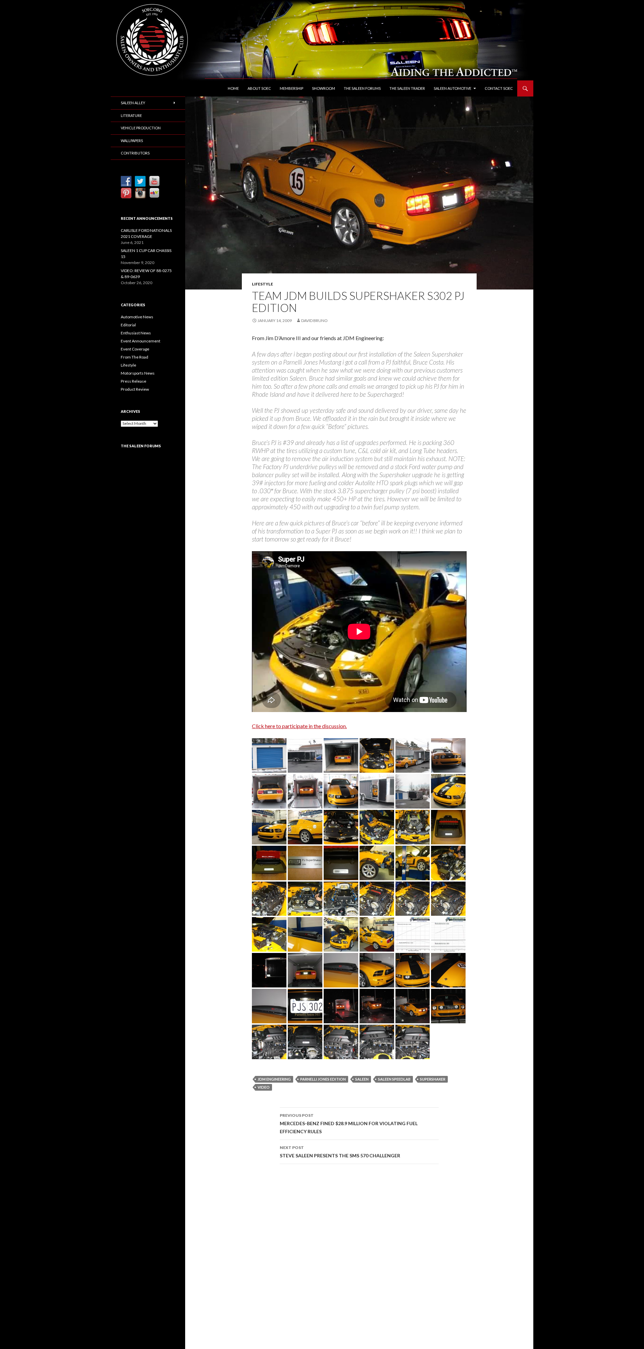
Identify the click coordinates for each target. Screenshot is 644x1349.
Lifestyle (262, 283)
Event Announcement (140, 340)
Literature (131, 115)
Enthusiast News (136, 332)
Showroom (323, 88)
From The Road (134, 357)
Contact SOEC (499, 88)
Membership (291, 88)
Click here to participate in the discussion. (299, 726)
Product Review (135, 389)
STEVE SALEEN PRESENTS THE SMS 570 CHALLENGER (340, 1151)
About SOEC (259, 88)
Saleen (362, 1079)
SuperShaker (432, 1079)
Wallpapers (132, 140)
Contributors (135, 153)
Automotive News (137, 316)
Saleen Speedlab (394, 1079)
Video (264, 1087)
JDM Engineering (274, 1079)
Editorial (128, 324)
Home (233, 88)
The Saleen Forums (362, 88)
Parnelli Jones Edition (323, 1079)
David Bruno (314, 320)
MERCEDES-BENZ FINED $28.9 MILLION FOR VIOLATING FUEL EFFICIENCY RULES (349, 1123)
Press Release (133, 381)
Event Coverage (135, 348)
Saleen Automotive (452, 88)
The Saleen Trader (407, 88)
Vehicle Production (141, 128)
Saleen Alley (133, 103)
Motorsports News (138, 373)
